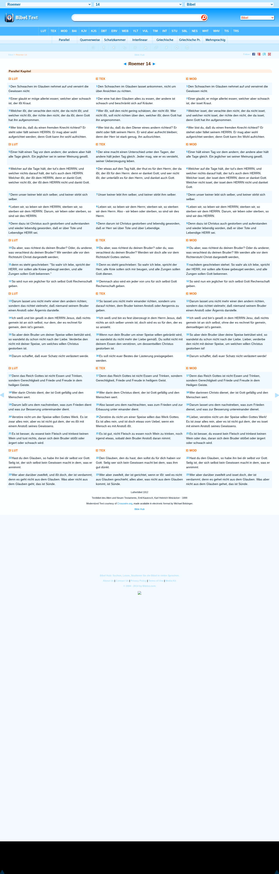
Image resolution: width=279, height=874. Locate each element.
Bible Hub (139, 509)
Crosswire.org (124, 503)
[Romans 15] (273, 405)
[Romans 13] (5, 405)
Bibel (10, 55)
